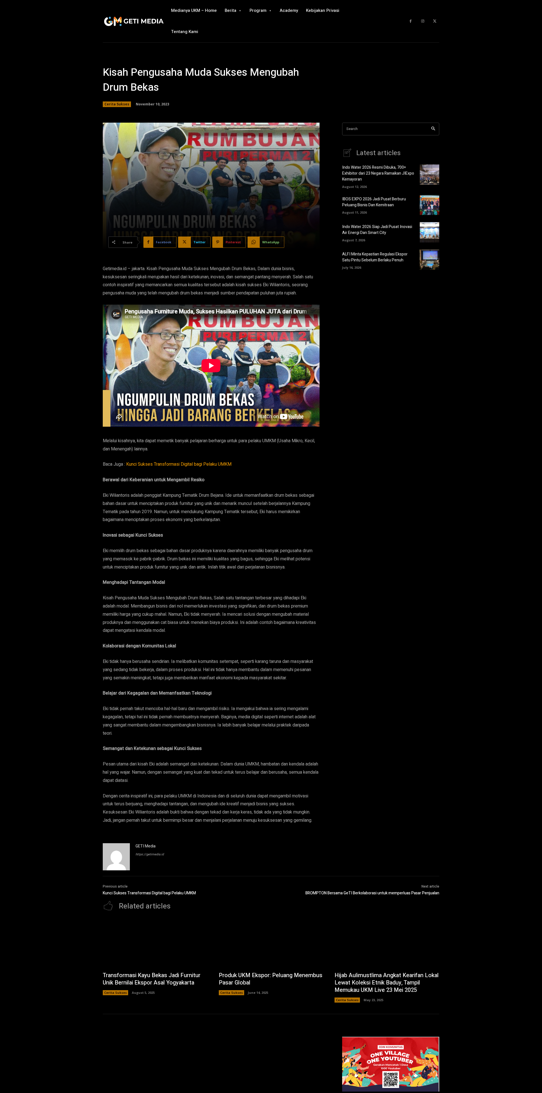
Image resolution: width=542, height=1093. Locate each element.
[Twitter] (434, 21)
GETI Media (146, 846)
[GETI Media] (116, 856)
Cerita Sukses (116, 104)
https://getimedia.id (150, 854)
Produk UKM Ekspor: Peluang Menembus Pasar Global (270, 979)
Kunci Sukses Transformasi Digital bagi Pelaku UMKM (178, 464)
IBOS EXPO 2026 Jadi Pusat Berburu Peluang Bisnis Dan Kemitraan (374, 202)
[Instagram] (422, 21)
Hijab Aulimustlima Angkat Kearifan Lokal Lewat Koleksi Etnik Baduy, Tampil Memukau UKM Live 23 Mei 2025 (387, 982)
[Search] (433, 129)
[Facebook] (410, 21)
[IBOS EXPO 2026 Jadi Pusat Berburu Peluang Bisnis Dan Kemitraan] (429, 205)
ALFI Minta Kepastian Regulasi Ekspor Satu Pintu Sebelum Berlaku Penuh (375, 257)
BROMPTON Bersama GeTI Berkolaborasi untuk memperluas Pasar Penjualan (372, 893)
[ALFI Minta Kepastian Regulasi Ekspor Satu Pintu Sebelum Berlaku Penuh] (429, 260)
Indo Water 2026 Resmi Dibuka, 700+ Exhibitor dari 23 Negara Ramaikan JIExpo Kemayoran (378, 173)
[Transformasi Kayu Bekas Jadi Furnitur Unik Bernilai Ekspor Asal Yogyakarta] (155, 944)
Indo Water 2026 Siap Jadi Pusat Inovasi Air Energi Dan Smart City (377, 230)
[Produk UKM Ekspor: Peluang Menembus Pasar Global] (271, 944)
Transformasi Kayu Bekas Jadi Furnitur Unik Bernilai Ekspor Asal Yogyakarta (151, 979)
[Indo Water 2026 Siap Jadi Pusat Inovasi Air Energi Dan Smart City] (429, 232)
